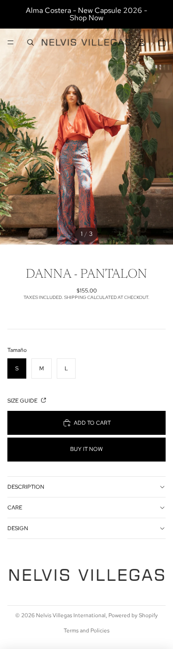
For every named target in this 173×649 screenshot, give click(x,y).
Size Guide (23, 400)
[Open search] (30, 42)
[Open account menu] (141, 42)
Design (17, 528)
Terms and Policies (86, 630)
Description (25, 487)
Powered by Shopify (133, 615)
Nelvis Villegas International (71, 615)
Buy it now (86, 449)
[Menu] (10, 42)
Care (14, 507)
